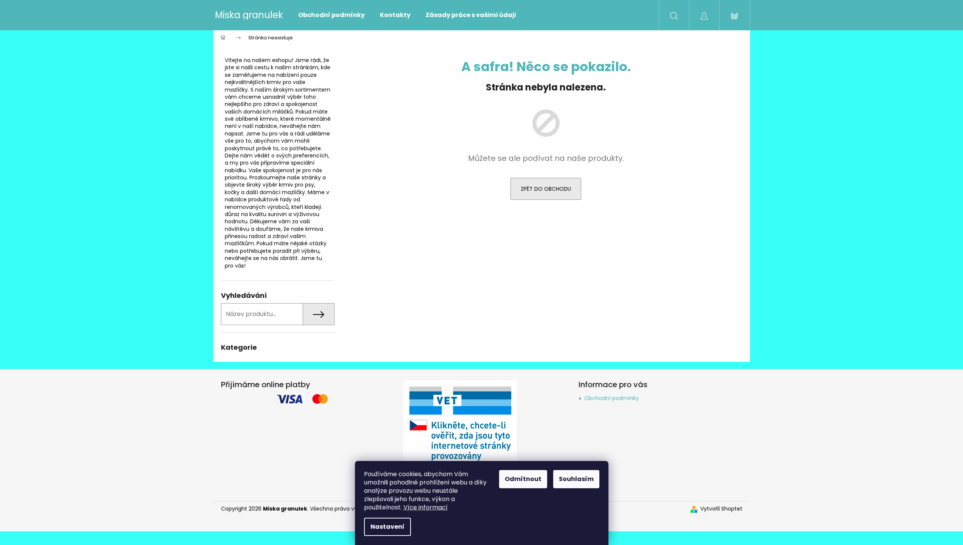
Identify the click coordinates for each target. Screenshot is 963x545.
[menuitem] (331, 15)
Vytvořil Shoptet (721, 508)
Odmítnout (523, 479)
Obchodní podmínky (611, 398)
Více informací (425, 507)
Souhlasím (576, 479)
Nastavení (387, 526)
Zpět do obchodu (546, 189)
